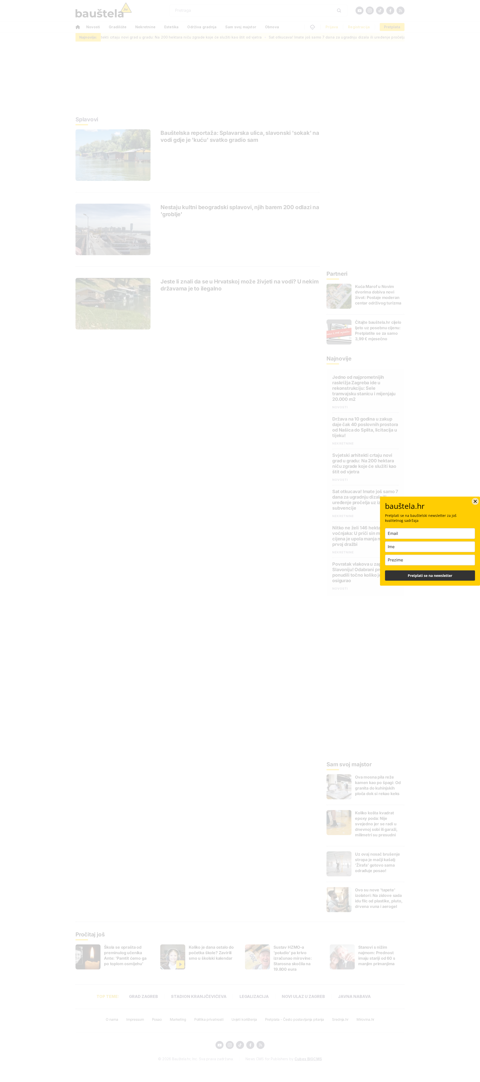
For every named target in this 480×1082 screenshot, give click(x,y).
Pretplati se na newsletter (430, 575)
